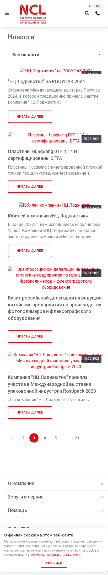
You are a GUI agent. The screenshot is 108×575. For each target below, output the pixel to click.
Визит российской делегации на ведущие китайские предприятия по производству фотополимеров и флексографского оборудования (54, 308)
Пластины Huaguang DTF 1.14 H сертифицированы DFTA (42, 155)
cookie (91, 550)
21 (77, 438)
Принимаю (54, 563)
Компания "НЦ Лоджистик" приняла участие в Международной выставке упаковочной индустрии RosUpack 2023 (52, 383)
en (98, 5)
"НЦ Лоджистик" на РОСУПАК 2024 (46, 81)
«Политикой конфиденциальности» (54, 555)
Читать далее (30, 116)
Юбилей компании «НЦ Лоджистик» (48, 215)
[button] (56, 54)
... (66, 438)
